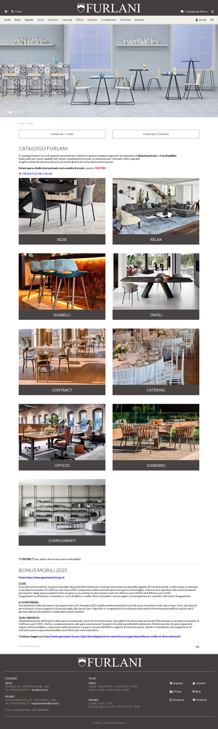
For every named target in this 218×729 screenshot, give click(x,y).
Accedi (202, 19)
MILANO (10, 696)
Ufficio (79, 19)
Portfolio (125, 19)
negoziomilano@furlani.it (45, 703)
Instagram (178, 699)
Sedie (7, 19)
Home (21, 123)
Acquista (178, 683)
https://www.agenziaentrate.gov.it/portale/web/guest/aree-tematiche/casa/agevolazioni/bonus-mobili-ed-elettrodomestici (112, 636)
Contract (53, 19)
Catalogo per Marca (196, 11)
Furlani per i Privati (62, 134)
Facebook (201, 699)
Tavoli (40, 19)
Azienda (139, 19)
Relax (18, 19)
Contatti (200, 683)
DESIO (8, 683)
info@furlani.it (40, 689)
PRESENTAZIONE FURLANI (37, 173)
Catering (67, 19)
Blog (198, 691)
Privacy (177, 691)
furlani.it (30, 123)
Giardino (92, 19)
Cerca (18, 11)
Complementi (108, 19)
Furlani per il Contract (156, 134)
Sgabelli (29, 19)
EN (212, 19)
